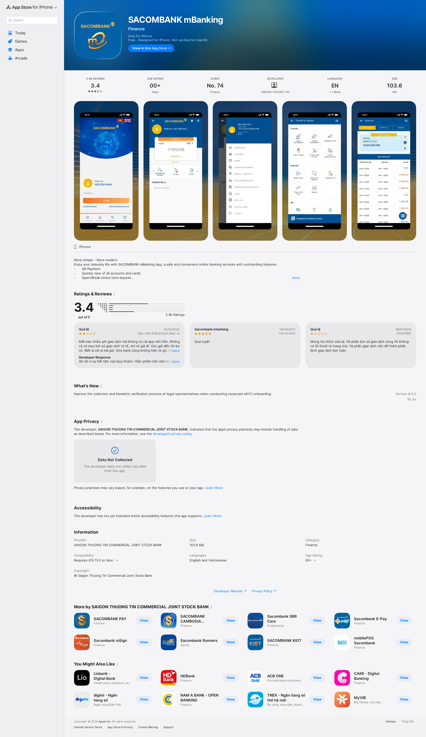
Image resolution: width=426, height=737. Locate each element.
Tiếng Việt (407, 721)
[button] (31, 33)
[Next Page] (421, 171)
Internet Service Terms (88, 727)
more (296, 278)
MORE (176, 351)
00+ (308, 560)
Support (168, 727)
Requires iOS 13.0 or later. (94, 560)
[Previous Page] (69, 171)
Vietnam (391, 721)
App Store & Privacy (120, 727)
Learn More (214, 488)
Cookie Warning (148, 727)
